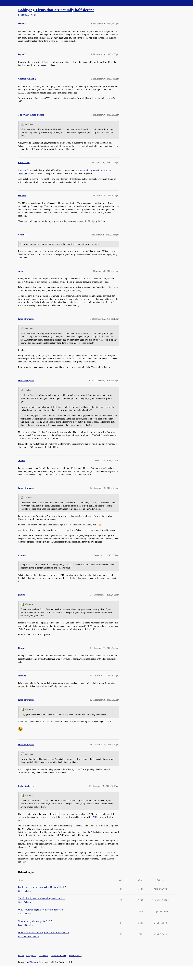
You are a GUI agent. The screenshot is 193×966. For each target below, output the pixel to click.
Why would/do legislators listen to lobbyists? (41, 909)
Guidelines (43, 955)
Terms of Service (58, 955)
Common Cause (25, 170)
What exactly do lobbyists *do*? (35, 921)
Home (21, 955)
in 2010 (93, 817)
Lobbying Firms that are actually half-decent (56, 10)
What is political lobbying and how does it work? (43, 932)
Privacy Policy (75, 955)
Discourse (33, 962)
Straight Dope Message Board (14, 3)
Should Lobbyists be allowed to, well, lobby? (41, 898)
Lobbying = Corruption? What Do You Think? (42, 886)
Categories (31, 955)
